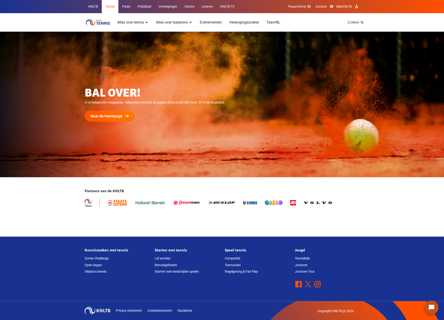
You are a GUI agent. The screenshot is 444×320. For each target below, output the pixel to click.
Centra (189, 6)
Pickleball (144, 6)
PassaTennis (297, 6)
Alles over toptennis (172, 22)
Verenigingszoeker (244, 22)
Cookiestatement (160, 310)
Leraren (207, 6)
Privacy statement (129, 310)
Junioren (301, 265)
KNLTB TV (227, 6)
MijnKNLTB (344, 6)
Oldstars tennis (95, 271)
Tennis (110, 6)
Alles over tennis (130, 22)
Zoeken (353, 22)
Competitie (232, 258)
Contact (321, 6)
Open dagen (93, 265)
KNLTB (93, 6)
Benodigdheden (166, 265)
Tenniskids (302, 258)
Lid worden (163, 258)
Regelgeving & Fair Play (241, 271)
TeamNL (273, 22)
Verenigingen (167, 6)
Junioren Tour (305, 271)
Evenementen (211, 22)
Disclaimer (185, 310)
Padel (126, 6)
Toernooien (233, 265)
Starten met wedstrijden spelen (177, 271)
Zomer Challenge (97, 258)
